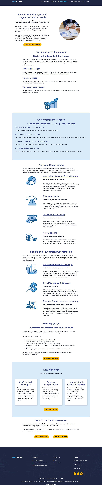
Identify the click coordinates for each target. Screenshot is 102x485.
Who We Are (55, 1)
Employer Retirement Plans (40, 465)
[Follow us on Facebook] (75, 473)
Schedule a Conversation (32, 45)
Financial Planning (38, 460)
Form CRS (61, 478)
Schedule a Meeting (61, 436)
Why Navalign (45, 1)
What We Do (64, 1)
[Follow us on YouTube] (81, 473)
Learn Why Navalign (51, 409)
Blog (56, 460)
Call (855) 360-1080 (41, 436)
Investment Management (40, 463)
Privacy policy (42, 478)
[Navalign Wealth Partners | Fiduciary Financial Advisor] (17, 1)
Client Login (85, 1)
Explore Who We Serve (51, 358)
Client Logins (58, 463)
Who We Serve (75, 1)
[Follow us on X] (78, 473)
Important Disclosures (52, 478)
